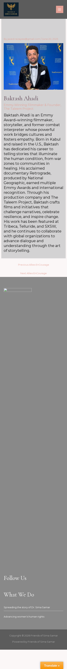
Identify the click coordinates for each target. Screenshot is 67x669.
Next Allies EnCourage (33, 273)
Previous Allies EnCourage (33, 264)
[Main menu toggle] (59, 9)
